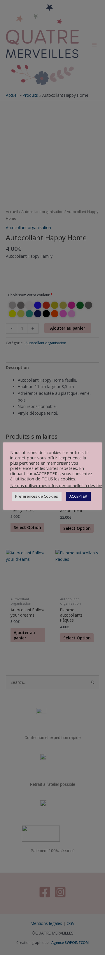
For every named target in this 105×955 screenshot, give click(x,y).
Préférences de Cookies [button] (36, 496)
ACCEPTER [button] (78, 496)
